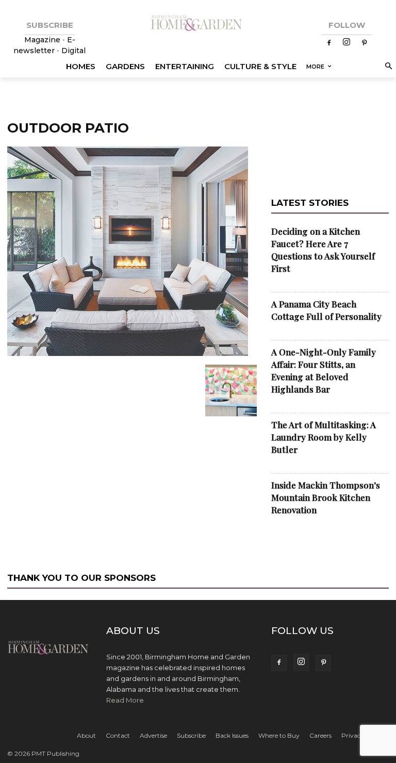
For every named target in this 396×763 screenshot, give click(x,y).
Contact (118, 735)
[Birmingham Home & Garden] (198, 23)
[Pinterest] (364, 43)
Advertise (153, 735)
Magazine (43, 39)
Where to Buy (279, 735)
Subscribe (191, 735)
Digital (73, 50)
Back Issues (232, 735)
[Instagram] (346, 43)
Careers (320, 735)
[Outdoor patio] (127, 354)
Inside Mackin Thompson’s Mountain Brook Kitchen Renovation (325, 497)
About (86, 735)
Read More (125, 700)
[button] (387, 66)
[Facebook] (329, 43)
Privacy (352, 735)
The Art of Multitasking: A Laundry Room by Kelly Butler (323, 437)
